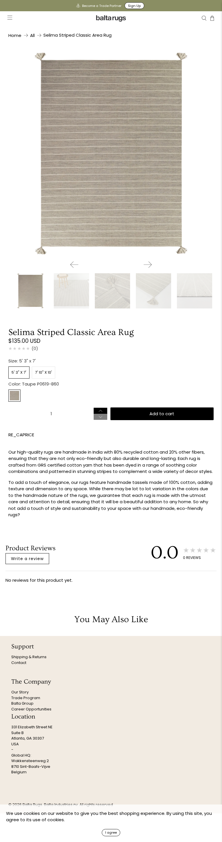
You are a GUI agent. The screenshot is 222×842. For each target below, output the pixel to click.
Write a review (27, 559)
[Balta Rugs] (111, 18)
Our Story (20, 692)
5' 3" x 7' (19, 372)
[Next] (147, 264)
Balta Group (22, 703)
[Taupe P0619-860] (14, 396)
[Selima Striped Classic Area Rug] (111, 153)
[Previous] (74, 264)
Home (14, 35)
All (32, 35)
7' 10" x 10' (43, 372)
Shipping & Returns (29, 657)
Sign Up (134, 5)
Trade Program (25, 698)
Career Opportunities (31, 709)
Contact (18, 662)
